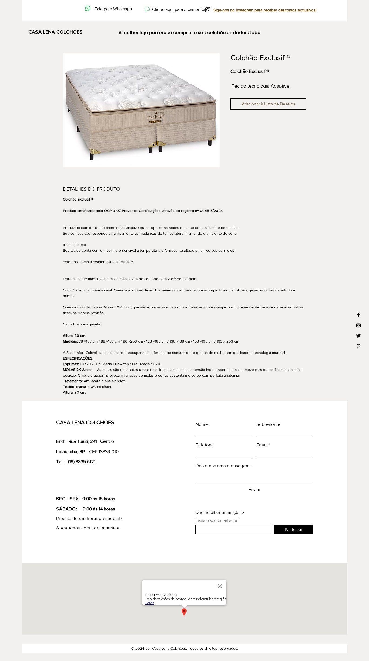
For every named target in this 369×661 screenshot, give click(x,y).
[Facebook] (358, 315)
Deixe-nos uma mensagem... (224, 465)
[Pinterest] (358, 346)
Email (261, 444)
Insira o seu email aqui (216, 520)
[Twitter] (358, 336)
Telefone (205, 444)
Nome (202, 424)
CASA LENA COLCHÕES (85, 422)
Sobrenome (268, 424)
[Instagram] (358, 325)
